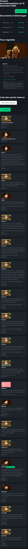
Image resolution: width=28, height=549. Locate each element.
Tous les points (5, 109)
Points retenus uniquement (8, 103)
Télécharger (21, 22)
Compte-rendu (6, 27)
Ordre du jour (6, 22)
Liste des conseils (20, 11)
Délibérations (6, 32)
